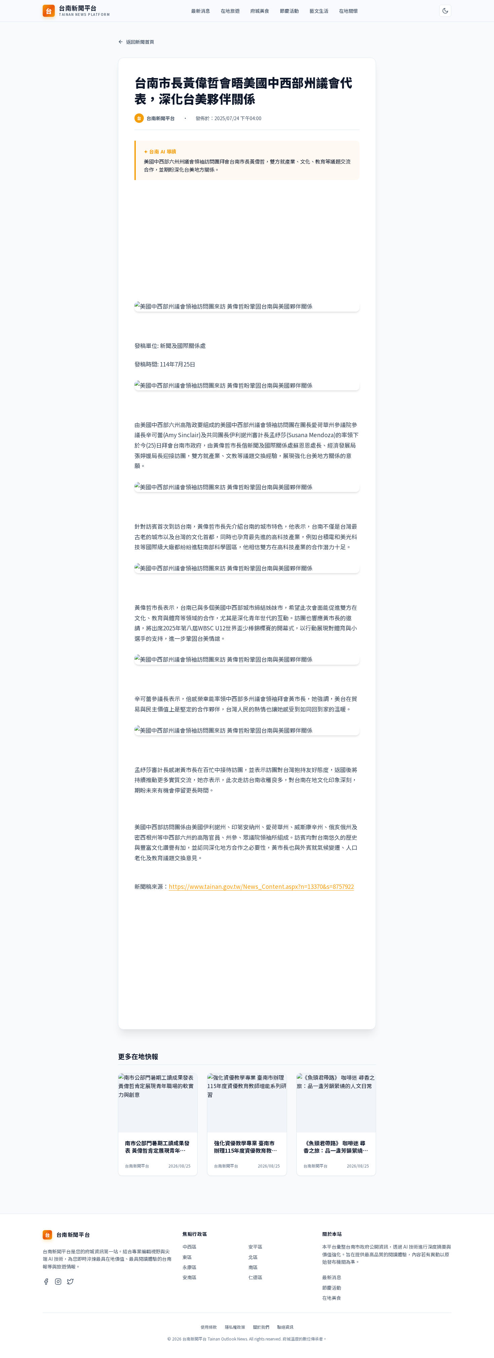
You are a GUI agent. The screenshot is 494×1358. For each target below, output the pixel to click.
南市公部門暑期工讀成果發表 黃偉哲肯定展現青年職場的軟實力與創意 (157, 1150)
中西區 (189, 1246)
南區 (253, 1267)
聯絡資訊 (285, 1327)
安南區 (189, 1277)
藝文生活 (319, 10)
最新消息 (200, 10)
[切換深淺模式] (445, 11)
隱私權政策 (235, 1327)
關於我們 (261, 1327)
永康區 (189, 1267)
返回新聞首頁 (140, 41)
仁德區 (255, 1277)
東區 (187, 1257)
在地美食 (331, 1297)
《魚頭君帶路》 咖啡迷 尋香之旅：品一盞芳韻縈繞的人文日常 (335, 1150)
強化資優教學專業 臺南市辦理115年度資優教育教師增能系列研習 (245, 1150)
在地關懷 (348, 10)
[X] (70, 1282)
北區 (253, 1257)
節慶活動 (289, 10)
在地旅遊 (230, 10)
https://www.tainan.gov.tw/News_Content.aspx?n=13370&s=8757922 (261, 886)
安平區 (255, 1246)
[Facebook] (46, 1282)
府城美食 (259, 10)
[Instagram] (58, 1282)
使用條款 (209, 1327)
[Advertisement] (247, 241)
